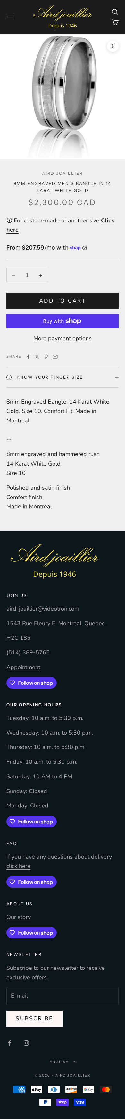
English (59, 1062)
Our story (18, 917)
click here (18, 866)
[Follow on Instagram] (26, 1043)
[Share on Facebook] (28, 356)
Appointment (23, 667)
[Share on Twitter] (37, 356)
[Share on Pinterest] (46, 356)
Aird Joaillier (62, 173)
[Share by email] (55, 356)
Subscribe (35, 1018)
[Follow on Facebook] (9, 1043)
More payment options (62, 338)
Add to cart (62, 301)
